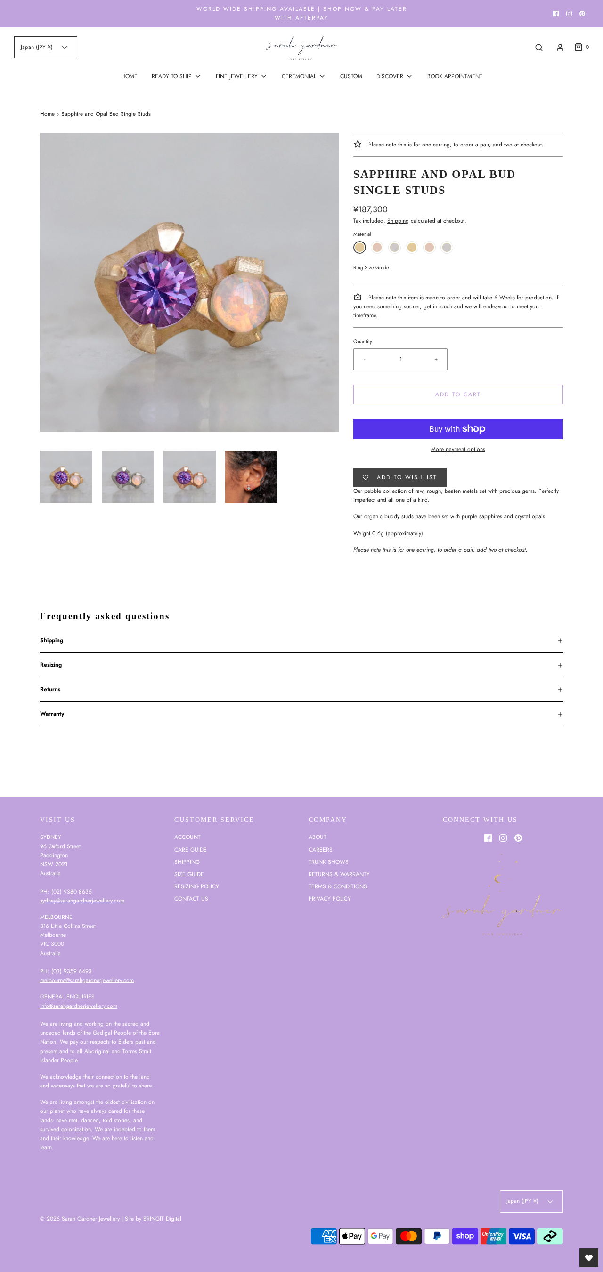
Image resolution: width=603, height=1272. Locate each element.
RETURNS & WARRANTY (339, 874)
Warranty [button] (52, 713)
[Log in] (560, 47)
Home (47, 114)
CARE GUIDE (190, 849)
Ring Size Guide (371, 267)
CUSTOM (351, 76)
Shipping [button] (51, 640)
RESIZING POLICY (196, 886)
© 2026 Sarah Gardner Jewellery (80, 1219)
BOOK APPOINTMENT (454, 76)
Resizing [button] (51, 664)
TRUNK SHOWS (329, 862)
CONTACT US (191, 898)
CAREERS (321, 849)
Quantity (362, 341)
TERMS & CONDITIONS (338, 886)
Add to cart (458, 394)
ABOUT (317, 837)
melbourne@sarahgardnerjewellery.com (87, 980)
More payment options (458, 449)
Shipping (398, 221)
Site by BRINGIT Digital (153, 1219)
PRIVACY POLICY (330, 898)
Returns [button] (50, 689)
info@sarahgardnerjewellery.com (78, 1006)
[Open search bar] (538, 47)
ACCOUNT (187, 837)
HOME (129, 76)
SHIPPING (187, 862)
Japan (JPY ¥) (38, 47)
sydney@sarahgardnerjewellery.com (82, 900)
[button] (66, 477)
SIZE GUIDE (189, 874)
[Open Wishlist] (588, 1257)
